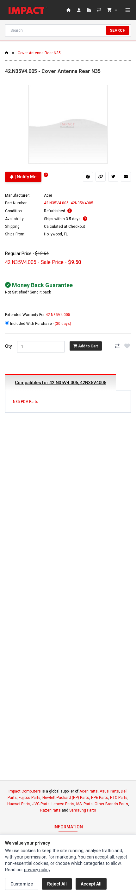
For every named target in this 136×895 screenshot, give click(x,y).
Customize (21, 883)
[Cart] (112, 10)
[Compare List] (100, 10)
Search (118, 30)
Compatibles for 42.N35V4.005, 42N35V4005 (60, 382)
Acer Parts (88, 791)
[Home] (28, 10)
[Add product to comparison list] (117, 346)
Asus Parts (109, 791)
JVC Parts (41, 804)
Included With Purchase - (40, 323)
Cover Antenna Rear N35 (39, 53)
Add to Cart (87, 346)
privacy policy (37, 869)
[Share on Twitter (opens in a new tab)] (113, 177)
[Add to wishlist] (127, 346)
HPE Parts (99, 797)
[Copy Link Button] (101, 177)
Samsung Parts (82, 810)
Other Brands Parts (111, 804)
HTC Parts (118, 797)
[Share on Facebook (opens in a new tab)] (88, 177)
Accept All (91, 883)
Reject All (57, 883)
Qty (8, 346)
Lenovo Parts (63, 804)
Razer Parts (50, 810)
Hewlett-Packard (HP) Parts (65, 797)
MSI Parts (84, 804)
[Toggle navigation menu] (128, 10)
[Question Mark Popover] (46, 175)
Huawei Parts (18, 804)
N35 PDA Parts (25, 401)
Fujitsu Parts (29, 797)
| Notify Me (25, 176)
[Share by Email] (126, 177)
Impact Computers (25, 791)
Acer (48, 195)
